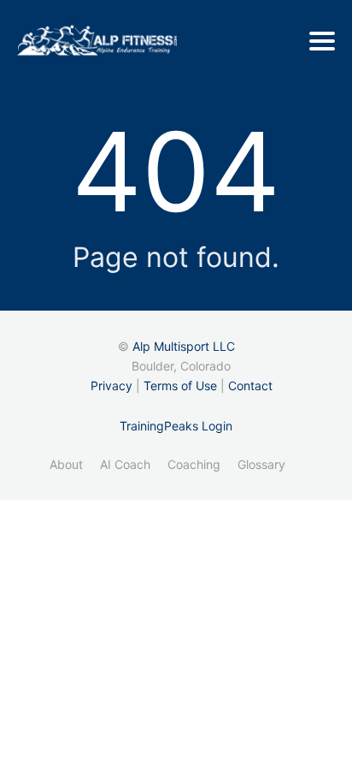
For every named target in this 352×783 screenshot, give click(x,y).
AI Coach (125, 464)
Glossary (261, 464)
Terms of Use (180, 385)
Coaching (193, 464)
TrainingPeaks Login (176, 425)
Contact (250, 385)
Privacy (111, 385)
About (66, 464)
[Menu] (322, 41)
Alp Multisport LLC (183, 346)
